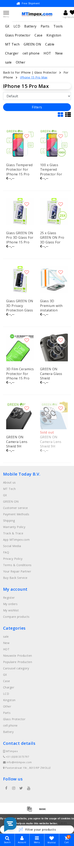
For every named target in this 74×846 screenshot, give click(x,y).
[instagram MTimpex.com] (13, 788)
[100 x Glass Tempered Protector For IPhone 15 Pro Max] (54, 143)
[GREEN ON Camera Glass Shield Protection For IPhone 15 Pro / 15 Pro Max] (54, 347)
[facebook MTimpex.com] (6, 788)
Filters (37, 107)
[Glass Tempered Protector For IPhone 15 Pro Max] (20, 143)
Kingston (53, 35)
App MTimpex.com (16, 540)
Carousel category (16, 668)
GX (7, 26)
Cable (49, 44)
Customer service (15, 508)
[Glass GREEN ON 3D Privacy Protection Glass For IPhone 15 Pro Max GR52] (20, 279)
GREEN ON (32, 44)
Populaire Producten (17, 662)
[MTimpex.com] (37, 14)
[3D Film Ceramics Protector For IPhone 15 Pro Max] (20, 347)
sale (8, 62)
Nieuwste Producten (17, 655)
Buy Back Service (15, 578)
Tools (58, 26)
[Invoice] (30, 811)
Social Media (12, 546)
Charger (11, 53)
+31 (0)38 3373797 (17, 757)
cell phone (31, 53)
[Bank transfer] (43, 811)
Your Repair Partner (17, 571)
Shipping (9, 520)
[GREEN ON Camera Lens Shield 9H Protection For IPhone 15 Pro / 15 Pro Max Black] (20, 415)
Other (20, 62)
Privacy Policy (13, 559)
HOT (47, 53)
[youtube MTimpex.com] (28, 788)
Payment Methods (16, 514)
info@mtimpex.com (19, 762)
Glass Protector (17, 35)
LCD (17, 26)
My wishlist (11, 610)
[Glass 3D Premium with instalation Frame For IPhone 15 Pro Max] (54, 279)
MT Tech (12, 44)
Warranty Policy (14, 527)
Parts (45, 26)
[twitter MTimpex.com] (21, 788)
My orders (10, 604)
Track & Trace (13, 533)
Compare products (16, 617)
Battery (30, 26)
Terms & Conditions (17, 565)
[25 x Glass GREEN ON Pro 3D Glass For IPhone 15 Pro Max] (54, 211)
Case (38, 35)
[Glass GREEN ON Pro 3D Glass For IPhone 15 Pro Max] (20, 211)
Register (9, 598)
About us (9, 482)
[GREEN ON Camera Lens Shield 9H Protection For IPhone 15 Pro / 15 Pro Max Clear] (54, 415)
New (58, 53)
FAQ (6, 552)
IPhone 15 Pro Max (33, 77)
